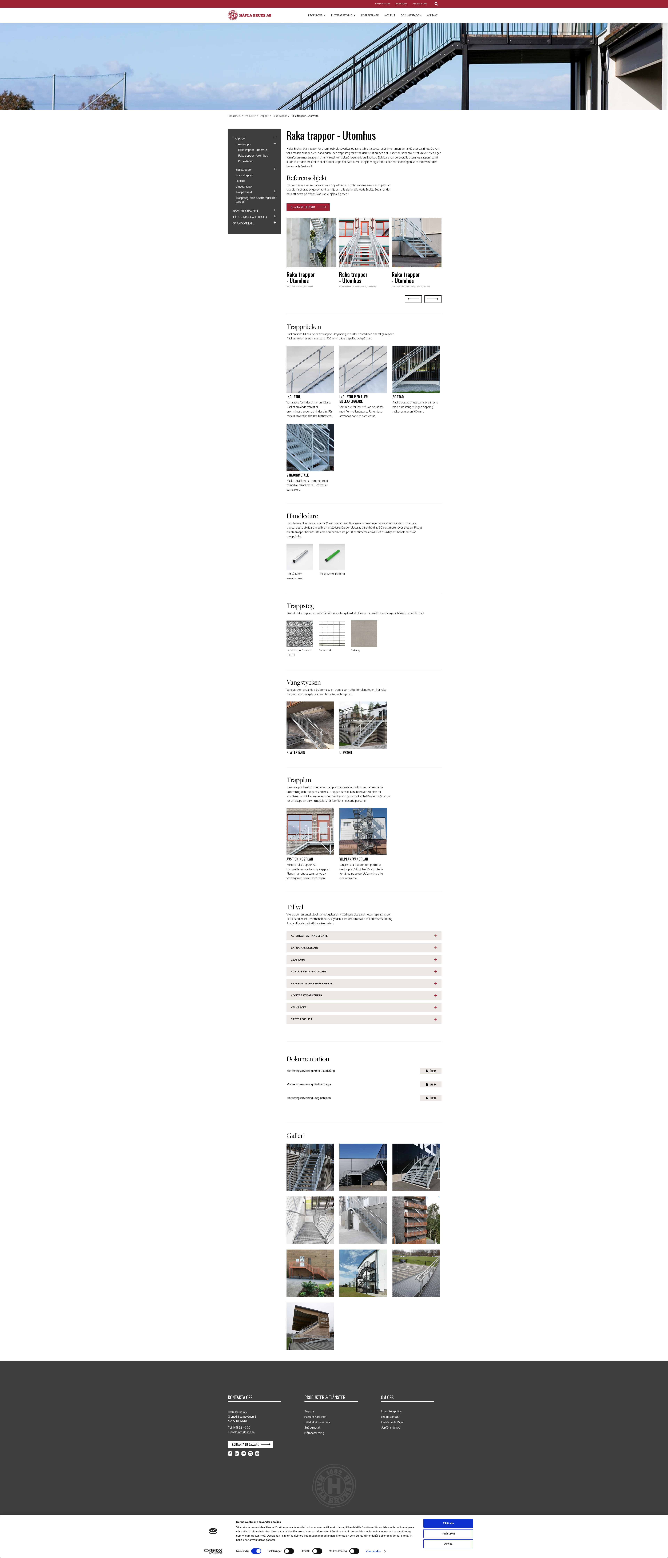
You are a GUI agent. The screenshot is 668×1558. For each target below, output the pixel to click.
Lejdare (240, 181)
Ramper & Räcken (245, 210)
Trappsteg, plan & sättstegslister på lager (256, 199)
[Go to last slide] (413, 299)
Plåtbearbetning (314, 1433)
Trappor (239, 138)
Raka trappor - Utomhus (253, 155)
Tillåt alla (448, 1523)
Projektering (245, 161)
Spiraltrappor (244, 169)
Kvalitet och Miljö (392, 1422)
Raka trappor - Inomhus (253, 150)
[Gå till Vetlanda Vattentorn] (311, 256)
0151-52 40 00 (241, 1427)
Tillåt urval (448, 1533)
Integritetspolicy (391, 1411)
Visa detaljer (373, 1551)
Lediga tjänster (390, 1416)
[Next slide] (433, 299)
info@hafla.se (246, 1432)
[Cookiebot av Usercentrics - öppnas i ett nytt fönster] (213, 1551)
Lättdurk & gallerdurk (250, 217)
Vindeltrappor (244, 186)
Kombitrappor (244, 175)
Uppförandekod (390, 1427)
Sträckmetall (243, 223)
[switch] (289, 1551)
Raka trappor (243, 144)
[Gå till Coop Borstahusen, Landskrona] (416, 256)
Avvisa (448, 1543)
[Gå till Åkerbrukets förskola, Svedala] (364, 256)
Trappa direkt (244, 192)
